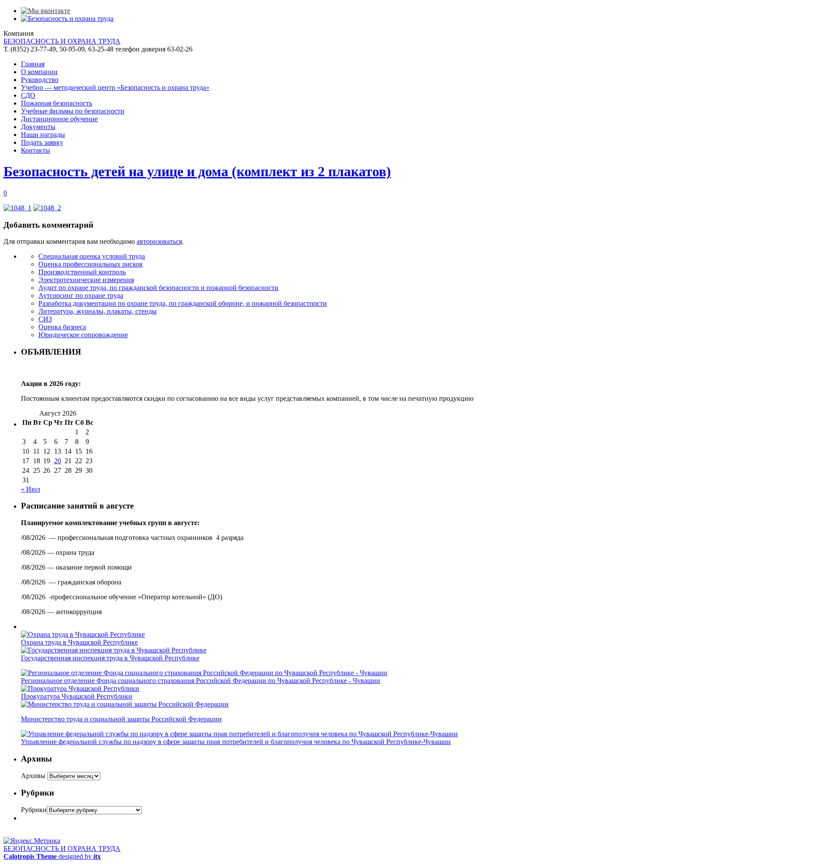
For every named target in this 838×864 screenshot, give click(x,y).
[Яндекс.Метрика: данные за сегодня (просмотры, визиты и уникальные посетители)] (31, 841)
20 (57, 460)
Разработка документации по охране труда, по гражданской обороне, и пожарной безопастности (182, 303)
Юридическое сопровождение (83, 334)
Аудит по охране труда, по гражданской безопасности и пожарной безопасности (158, 287)
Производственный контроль (82, 272)
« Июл (30, 489)
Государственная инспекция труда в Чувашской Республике (110, 658)
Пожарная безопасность (56, 103)
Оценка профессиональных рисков (90, 264)
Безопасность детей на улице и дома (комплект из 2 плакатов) (197, 171)
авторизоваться (159, 241)
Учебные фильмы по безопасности (72, 111)
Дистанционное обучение (59, 119)
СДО (28, 95)
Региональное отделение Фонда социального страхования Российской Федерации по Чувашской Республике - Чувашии (200, 680)
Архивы (33, 775)
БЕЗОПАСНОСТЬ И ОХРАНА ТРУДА (61, 41)
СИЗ (45, 319)
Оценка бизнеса (62, 327)
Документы (38, 126)
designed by (52, 856)
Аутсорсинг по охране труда (80, 295)
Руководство (39, 79)
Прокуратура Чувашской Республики (76, 696)
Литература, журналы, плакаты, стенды (97, 311)
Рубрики (34, 809)
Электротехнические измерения (86, 279)
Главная (33, 64)
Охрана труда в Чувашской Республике (79, 642)
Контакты (35, 150)
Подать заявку (42, 142)
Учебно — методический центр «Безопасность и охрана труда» (115, 87)
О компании (39, 71)
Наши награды (43, 134)
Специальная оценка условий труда (91, 256)
